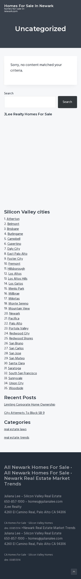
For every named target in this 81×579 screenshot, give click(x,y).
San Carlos (16, 348)
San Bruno (16, 343)
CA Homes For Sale (15, 523)
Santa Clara (17, 363)
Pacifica (14, 318)
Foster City (15, 259)
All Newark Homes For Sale (36, 467)
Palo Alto (15, 323)
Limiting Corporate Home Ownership (29, 404)
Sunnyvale (15, 378)
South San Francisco (23, 373)
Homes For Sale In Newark (28, 6)
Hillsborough (16, 269)
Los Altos (15, 274)
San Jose (15, 353)
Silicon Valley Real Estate (42, 496)
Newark (14, 313)
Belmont (13, 224)
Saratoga (14, 368)
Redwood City (19, 333)
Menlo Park (16, 288)
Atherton (13, 219)
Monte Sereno (18, 303)
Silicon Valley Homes (40, 523)
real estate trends (16, 437)
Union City (16, 383)
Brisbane (13, 229)
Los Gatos (16, 283)
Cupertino (14, 244)
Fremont (14, 264)
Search (9, 93)
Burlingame (15, 234)
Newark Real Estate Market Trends (37, 481)
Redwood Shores (21, 338)
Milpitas (14, 298)
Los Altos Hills (17, 279)
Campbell (13, 239)
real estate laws (15, 429)
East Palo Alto (17, 254)
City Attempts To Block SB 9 (24, 413)
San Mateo (17, 358)
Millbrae (14, 293)
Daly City (13, 249)
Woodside (16, 388)
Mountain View (19, 308)
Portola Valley (18, 328)
